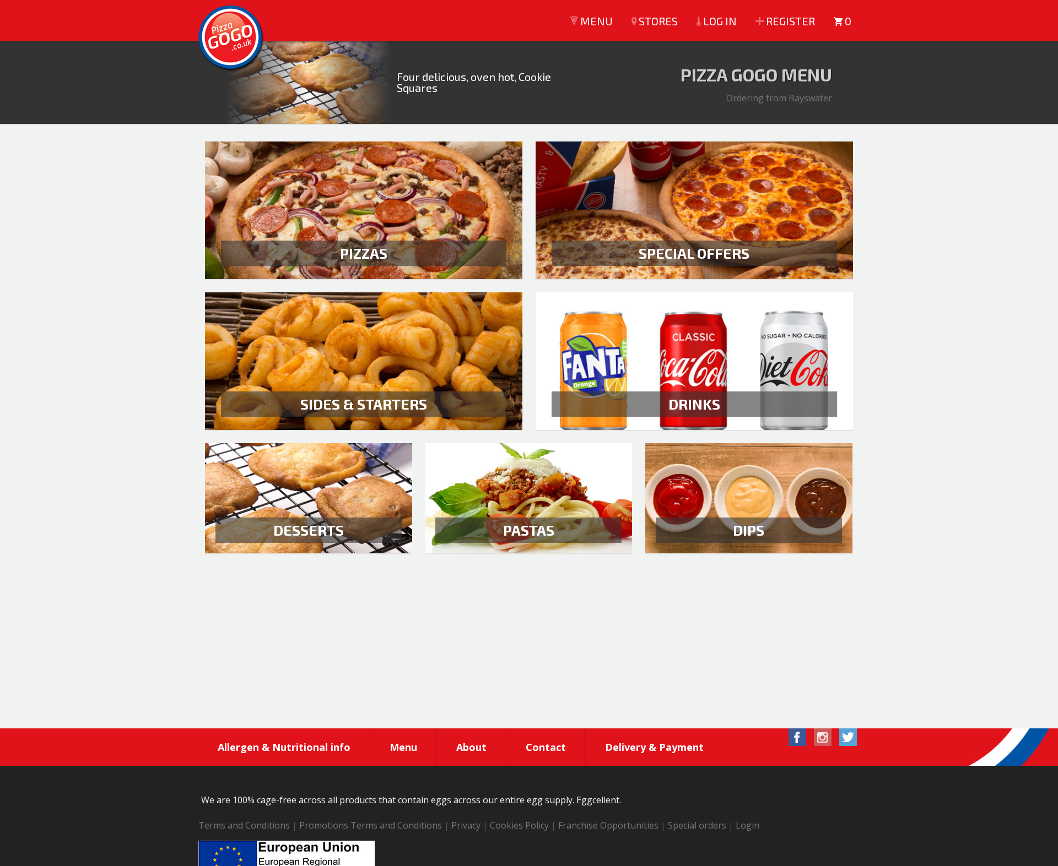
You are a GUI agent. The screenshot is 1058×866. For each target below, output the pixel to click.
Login (747, 825)
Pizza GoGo (231, 39)
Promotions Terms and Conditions (370, 825)
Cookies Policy (519, 825)
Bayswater (810, 98)
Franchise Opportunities (608, 825)
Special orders (697, 825)
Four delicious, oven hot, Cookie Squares (474, 82)
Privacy (466, 825)
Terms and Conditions (244, 825)
